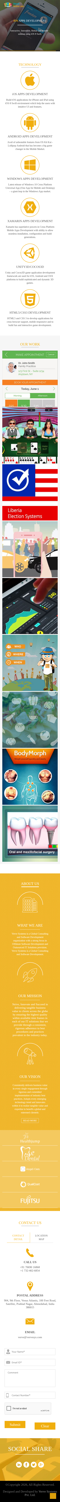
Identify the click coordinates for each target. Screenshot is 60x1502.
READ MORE (30, 1120)
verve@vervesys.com (30, 1337)
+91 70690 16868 (30, 1267)
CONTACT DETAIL (18, 1237)
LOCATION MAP (41, 1237)
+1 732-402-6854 (30, 1270)
